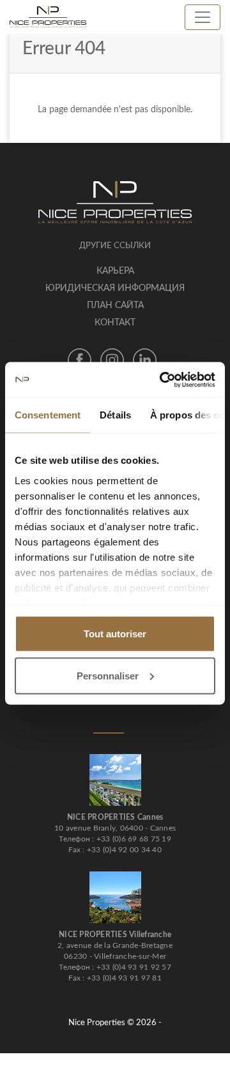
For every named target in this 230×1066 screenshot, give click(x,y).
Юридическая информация (115, 288)
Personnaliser (108, 675)
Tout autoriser (115, 633)
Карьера (115, 271)
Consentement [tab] (47, 415)
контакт (115, 322)
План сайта (115, 305)
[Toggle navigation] (202, 17)
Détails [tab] (115, 415)
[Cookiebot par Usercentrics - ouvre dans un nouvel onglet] (162, 379)
